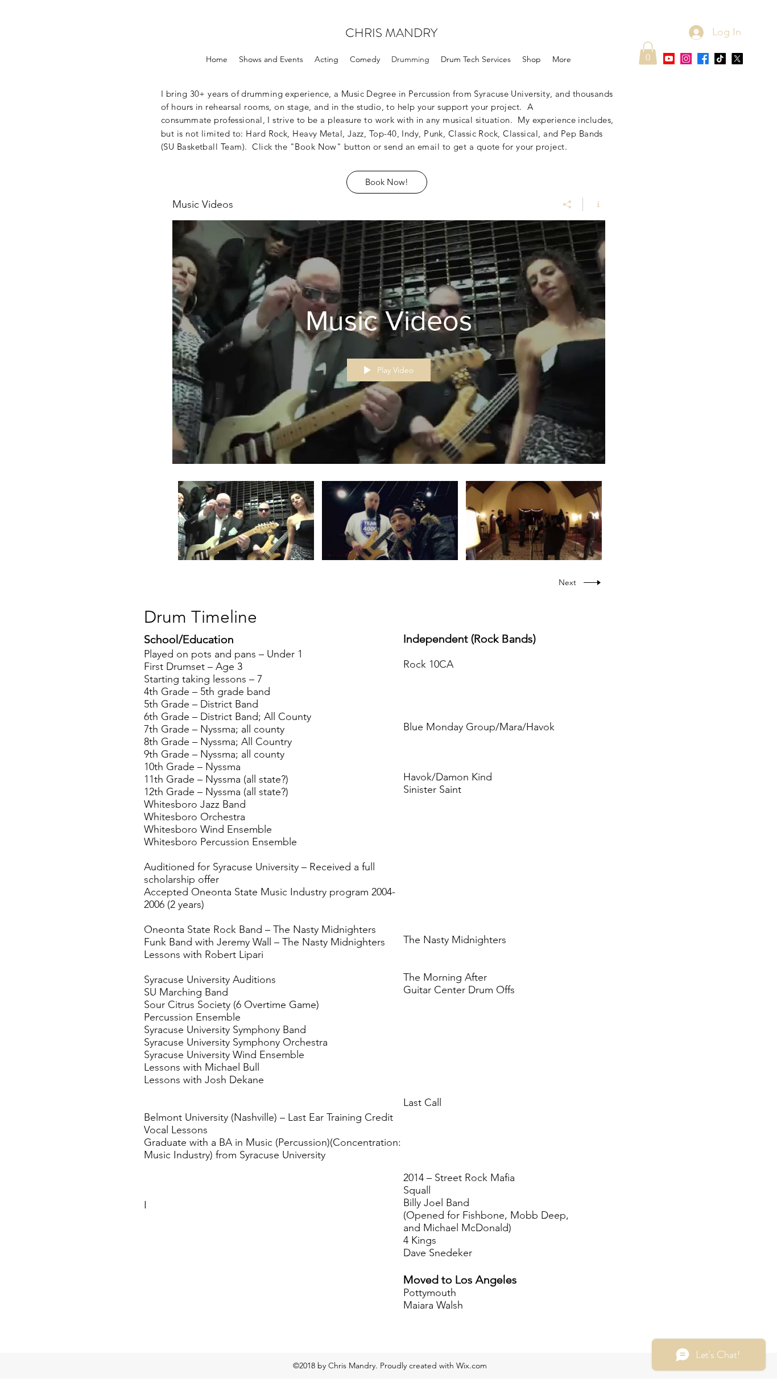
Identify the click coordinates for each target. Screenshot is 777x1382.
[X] (737, 58)
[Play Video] (246, 520)
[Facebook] (703, 58)
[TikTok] (720, 58)
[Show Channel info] (594, 204)
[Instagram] (686, 58)
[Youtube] (669, 58)
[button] (648, 53)
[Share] (567, 204)
